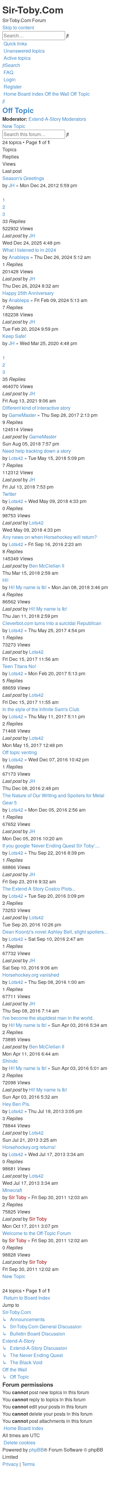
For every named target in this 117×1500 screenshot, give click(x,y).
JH (12, 185)
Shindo (10, 1060)
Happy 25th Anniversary (28, 292)
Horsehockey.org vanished (30, 974)
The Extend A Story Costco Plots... (39, 888)
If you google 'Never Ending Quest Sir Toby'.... (51, 845)
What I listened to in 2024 (29, 249)
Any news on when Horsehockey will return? (49, 536)
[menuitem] (23, 50)
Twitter (9, 493)
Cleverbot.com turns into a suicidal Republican (51, 623)
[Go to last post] (37, 235)
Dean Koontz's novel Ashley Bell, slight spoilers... (54, 931)
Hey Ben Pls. (16, 1103)
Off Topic (18, 110)
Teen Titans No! (19, 666)
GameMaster (22, 414)
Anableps (19, 257)
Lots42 (16, 458)
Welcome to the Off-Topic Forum (36, 1233)
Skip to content (18, 27)
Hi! (5, 580)
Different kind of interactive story (36, 407)
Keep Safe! (14, 336)
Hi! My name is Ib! (27, 587)
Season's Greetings (23, 178)
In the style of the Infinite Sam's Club (40, 709)
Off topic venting (19, 752)
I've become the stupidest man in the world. (48, 1017)
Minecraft (12, 1190)
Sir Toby (17, 1197)
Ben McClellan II (46, 565)
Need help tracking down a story (36, 450)
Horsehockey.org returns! (29, 1147)
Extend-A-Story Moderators (57, 118)
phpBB (36, 1449)
